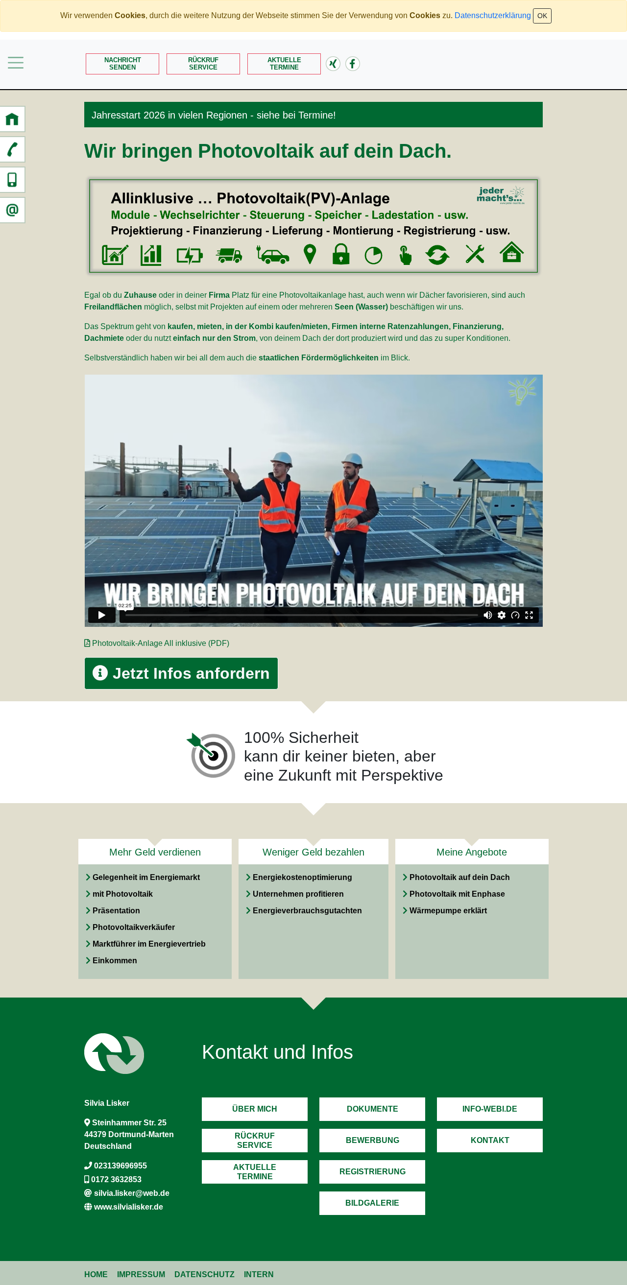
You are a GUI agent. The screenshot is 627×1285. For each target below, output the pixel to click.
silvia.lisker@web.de (131, 1193)
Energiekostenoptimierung (302, 877)
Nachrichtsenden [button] (122, 63)
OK (542, 16)
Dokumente (372, 1109)
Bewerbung (372, 1140)
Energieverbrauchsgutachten (307, 910)
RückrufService (203, 63)
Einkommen (115, 960)
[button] (12, 119)
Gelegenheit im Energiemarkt (146, 877)
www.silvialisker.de (128, 1207)
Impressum (141, 1274)
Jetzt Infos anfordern (189, 673)
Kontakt (490, 1140)
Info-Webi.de (489, 1109)
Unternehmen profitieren (298, 894)
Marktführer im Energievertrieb (149, 944)
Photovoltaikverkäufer (134, 927)
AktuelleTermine (284, 63)
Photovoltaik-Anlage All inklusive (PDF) (160, 643)
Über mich (254, 1109)
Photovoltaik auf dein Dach (460, 877)
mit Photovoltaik (123, 894)
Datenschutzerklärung (493, 15)
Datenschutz (204, 1274)
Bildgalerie (372, 1203)
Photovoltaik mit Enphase (457, 894)
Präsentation (116, 910)
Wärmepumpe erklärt (448, 910)
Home (96, 1274)
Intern (259, 1274)
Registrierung (372, 1171)
